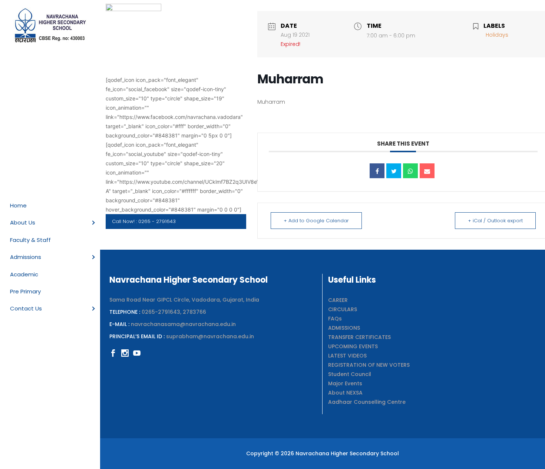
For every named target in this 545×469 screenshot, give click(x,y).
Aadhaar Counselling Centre (367, 402)
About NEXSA (345, 392)
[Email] (427, 170)
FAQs (335, 318)
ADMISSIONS (344, 328)
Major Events (345, 383)
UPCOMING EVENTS (353, 346)
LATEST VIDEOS (347, 355)
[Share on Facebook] (377, 170)
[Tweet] (393, 170)
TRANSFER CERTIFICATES (359, 337)
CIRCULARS (342, 309)
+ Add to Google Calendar (316, 220)
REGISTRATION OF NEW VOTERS (369, 365)
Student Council (349, 374)
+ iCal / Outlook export (495, 220)
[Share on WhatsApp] (410, 170)
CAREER (338, 300)
